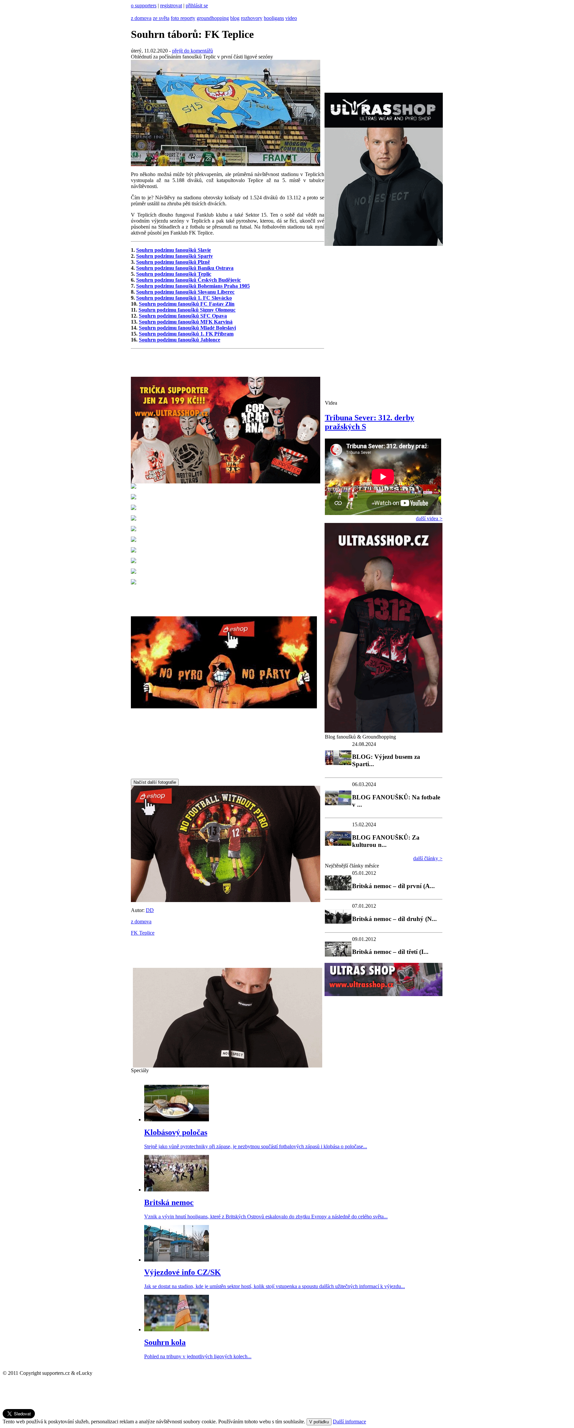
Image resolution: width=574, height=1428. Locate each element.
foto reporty (183, 18)
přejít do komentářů (192, 50)
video (291, 18)
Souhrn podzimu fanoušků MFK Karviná (186, 322)
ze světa (161, 18)
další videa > (429, 518)
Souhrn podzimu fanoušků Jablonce (179, 340)
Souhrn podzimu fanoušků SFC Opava (183, 316)
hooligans (274, 18)
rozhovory (251, 18)
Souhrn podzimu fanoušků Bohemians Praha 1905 (193, 286)
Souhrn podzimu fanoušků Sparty (174, 256)
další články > (427, 858)
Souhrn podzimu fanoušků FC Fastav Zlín (187, 304)
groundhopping (213, 18)
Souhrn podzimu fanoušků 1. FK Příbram (186, 334)
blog (234, 18)
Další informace (349, 1421)
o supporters (143, 5)
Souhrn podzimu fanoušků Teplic (173, 274)
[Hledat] (133, 12)
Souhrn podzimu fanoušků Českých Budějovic (188, 280)
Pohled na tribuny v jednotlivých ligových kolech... (197, 1356)
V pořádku (319, 1421)
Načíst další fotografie (155, 782)
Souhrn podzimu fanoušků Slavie (173, 250)
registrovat (171, 5)
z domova (141, 18)
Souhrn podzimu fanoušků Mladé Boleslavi (187, 328)
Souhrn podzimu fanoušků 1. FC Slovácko (184, 298)
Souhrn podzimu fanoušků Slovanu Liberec (185, 292)
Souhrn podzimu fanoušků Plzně (173, 262)
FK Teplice (142, 933)
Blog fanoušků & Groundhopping (360, 737)
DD (150, 910)
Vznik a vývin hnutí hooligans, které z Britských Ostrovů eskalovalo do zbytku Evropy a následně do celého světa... (266, 1216)
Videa (331, 403)
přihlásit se (197, 5)
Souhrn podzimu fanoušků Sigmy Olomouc (187, 310)
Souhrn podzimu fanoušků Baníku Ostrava (185, 268)
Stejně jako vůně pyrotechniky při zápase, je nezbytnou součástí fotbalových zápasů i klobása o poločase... (255, 1146)
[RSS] (139, 12)
